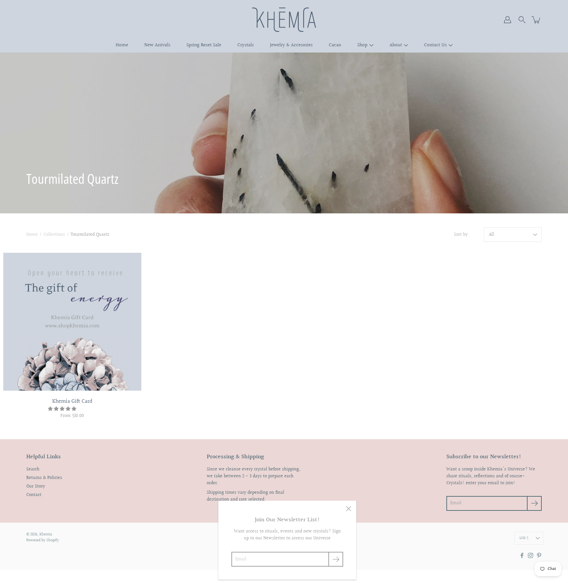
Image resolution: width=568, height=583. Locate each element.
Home (122, 45)
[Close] (348, 508)
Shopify (52, 540)
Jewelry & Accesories (291, 45)
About (396, 45)
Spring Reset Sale (203, 45)
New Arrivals (157, 45)
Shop (362, 45)
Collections (54, 234)
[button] (63, 409)
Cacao (335, 45)
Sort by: (461, 234)
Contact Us (435, 45)
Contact (33, 495)
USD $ (524, 538)
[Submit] (335, 559)
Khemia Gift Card (72, 401)
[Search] (522, 19)
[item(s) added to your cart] (536, 19)
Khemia (45, 534)
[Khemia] (284, 19)
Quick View (72, 321)
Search (32, 469)
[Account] (507, 19)
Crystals (245, 45)
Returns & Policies (44, 478)
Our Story (35, 486)
